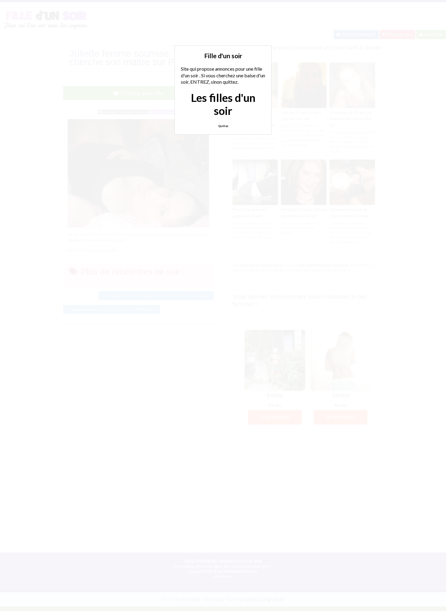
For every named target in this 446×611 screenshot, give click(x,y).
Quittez (223, 126)
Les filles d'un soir (223, 104)
